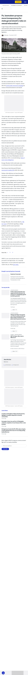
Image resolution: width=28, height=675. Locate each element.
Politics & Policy (6, 5)
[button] (3, 672)
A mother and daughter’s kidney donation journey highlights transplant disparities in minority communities (13, 415)
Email (12, 252)
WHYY (5, 2)
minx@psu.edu (16, 364)
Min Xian (6, 35)
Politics (25, 5)
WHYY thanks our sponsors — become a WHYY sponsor (14, 112)
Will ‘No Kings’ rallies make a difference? (17, 336)
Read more (6, 361)
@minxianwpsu (8, 364)
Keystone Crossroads (15, 274)
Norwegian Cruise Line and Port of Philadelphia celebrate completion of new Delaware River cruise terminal (14, 423)
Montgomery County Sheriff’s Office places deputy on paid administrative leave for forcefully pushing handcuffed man (13, 430)
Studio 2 (12, 334)
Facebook (7, 252)
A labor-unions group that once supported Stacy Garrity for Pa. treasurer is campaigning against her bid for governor (18, 294)
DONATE (18, 2)
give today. (16, 264)
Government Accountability (16, 5)
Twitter (10, 252)
